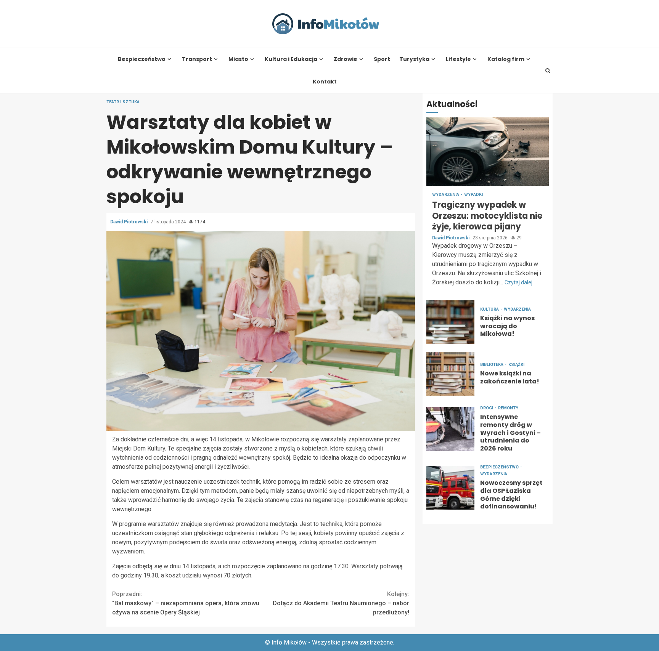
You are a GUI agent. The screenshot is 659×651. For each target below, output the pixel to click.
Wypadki (473, 195)
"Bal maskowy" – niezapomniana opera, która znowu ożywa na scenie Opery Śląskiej (185, 603)
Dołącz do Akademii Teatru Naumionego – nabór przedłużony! (341, 603)
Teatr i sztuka (123, 102)
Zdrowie (345, 59)
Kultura (490, 309)
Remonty (508, 408)
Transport (197, 59)
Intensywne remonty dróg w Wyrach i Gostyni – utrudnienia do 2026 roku (450, 429)
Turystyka (414, 59)
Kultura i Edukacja (291, 59)
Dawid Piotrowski (129, 221)
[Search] (548, 70)
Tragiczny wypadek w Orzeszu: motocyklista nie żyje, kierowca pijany (487, 152)
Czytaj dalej (518, 282)
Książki (516, 365)
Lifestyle (458, 59)
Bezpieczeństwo (142, 59)
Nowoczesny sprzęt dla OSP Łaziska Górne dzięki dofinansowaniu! (450, 488)
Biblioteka (492, 365)
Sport (382, 59)
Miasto (238, 59)
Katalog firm (505, 59)
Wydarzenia (446, 195)
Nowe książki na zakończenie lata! (450, 374)
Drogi (487, 408)
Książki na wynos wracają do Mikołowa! (450, 322)
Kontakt (325, 81)
